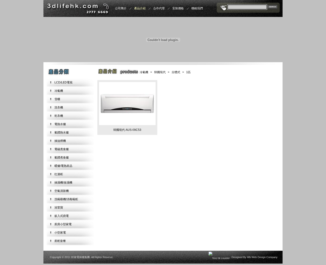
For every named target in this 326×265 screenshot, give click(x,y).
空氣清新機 (61, 191)
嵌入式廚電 (61, 216)
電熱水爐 (60, 124)
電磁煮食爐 (61, 149)
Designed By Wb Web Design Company (254, 257)
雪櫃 (57, 99)
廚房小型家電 (63, 224)
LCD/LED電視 (63, 82)
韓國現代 (160, 72)
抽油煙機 (60, 141)
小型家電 (60, 232)
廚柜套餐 (60, 241)
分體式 (176, 72)
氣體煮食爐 (61, 157)
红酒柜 (58, 174)
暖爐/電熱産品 (63, 166)
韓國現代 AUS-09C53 (127, 130)
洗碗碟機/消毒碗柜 (66, 199)
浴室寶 (58, 207)
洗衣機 (58, 107)
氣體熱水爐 (61, 132)
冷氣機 (58, 90)
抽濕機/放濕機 (63, 182)
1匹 (188, 72)
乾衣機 (58, 115)
